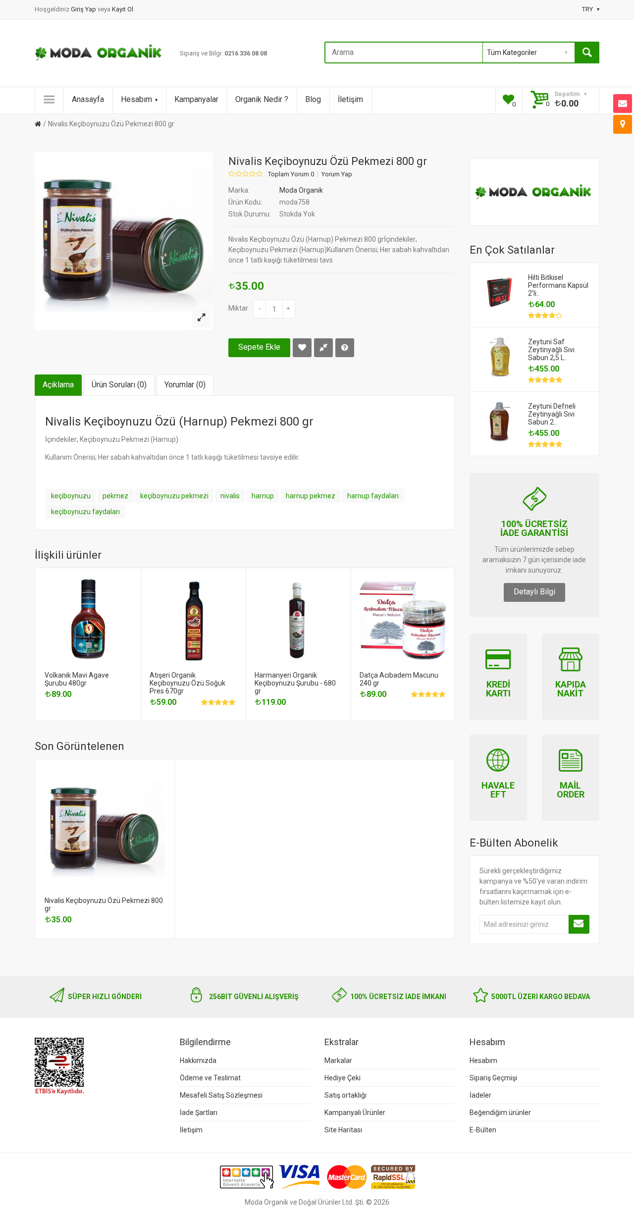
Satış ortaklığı (345, 1095)
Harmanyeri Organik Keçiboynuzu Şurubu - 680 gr (295, 683)
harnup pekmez (310, 496)
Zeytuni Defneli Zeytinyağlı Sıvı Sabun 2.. (552, 414)
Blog (313, 99)
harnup (263, 496)
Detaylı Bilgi (534, 591)
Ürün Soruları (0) (119, 384)
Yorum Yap (336, 174)
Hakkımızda (198, 1060)
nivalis (230, 496)
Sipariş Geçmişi (493, 1078)
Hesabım (136, 99)
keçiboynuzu (71, 496)
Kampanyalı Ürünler (354, 1112)
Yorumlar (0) (185, 384)
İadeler (480, 1095)
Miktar (238, 308)
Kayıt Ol (122, 9)
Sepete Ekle (259, 347)
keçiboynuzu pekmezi (174, 496)
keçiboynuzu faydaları (85, 512)
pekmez (115, 496)
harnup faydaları (373, 496)
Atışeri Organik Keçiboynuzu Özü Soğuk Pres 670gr (187, 683)
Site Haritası (343, 1130)
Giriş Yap (84, 9)
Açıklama (58, 384)
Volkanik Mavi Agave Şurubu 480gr (77, 679)
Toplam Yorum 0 (291, 174)
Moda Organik (301, 190)
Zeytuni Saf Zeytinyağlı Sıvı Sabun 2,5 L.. (551, 350)
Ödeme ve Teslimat (210, 1078)
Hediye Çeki (342, 1078)
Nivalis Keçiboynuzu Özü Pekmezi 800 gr (111, 124)
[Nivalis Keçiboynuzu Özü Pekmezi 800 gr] (201, 318)
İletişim (350, 99)
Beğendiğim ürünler (500, 1112)
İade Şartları (198, 1112)
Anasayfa (88, 99)
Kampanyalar (196, 99)
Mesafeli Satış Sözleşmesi (221, 1095)
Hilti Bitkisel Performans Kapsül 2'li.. (558, 285)
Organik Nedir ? (261, 99)
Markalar (338, 1060)
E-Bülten (483, 1130)
